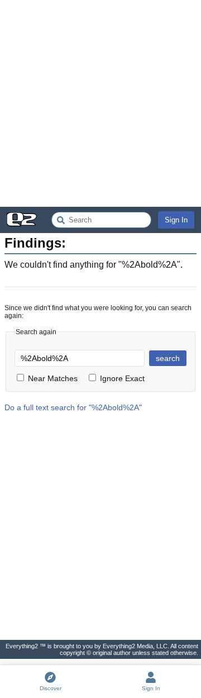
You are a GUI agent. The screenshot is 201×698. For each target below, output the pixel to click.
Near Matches (53, 378)
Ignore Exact (122, 378)
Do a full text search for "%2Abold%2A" (73, 407)
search (168, 358)
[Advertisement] (100, 103)
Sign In (176, 220)
